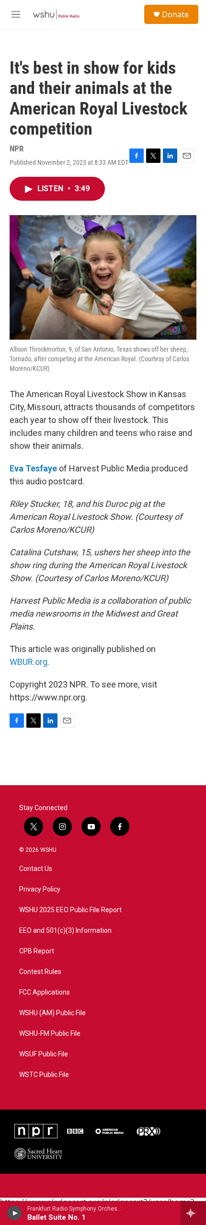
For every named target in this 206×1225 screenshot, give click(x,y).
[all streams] (193, 1213)
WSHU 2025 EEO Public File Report (70, 910)
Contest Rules (40, 971)
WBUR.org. (29, 662)
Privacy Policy (39, 889)
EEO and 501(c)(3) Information (65, 930)
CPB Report (36, 951)
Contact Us (35, 868)
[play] (15, 1213)
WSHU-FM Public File (49, 1033)
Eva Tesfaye (33, 468)
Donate (175, 14)
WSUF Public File (43, 1054)
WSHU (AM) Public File (52, 1013)
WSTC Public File (44, 1074)
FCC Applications (44, 992)
